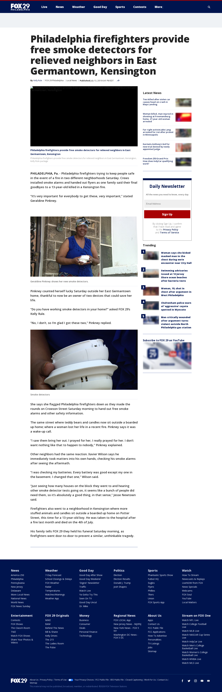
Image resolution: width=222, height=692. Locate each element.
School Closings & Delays (58, 579)
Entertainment (22, 615)
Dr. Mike (83, 606)
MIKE (48, 620)
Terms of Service (169, 232)
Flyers (151, 586)
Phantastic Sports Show (160, 575)
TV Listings (153, 643)
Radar (48, 586)
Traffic (82, 586)
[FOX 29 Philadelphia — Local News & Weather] (21, 7)
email (208, 680)
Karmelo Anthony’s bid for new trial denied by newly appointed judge (156, 147)
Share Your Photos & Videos (22, 641)
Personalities (154, 639)
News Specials (189, 586)
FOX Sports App (156, 602)
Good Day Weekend (89, 579)
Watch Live (85, 590)
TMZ (13, 631)
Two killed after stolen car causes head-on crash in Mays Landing (156, 102)
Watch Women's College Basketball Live (195, 654)
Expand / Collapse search (209, 7)
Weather (51, 570)
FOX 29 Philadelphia (54, 80)
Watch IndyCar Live (192, 641)
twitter (189, 680)
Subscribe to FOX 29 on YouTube (163, 340)
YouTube (186, 598)
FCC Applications (156, 631)
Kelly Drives (51, 635)
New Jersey (17, 586)
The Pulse (50, 647)
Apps (150, 620)
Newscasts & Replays (193, 579)
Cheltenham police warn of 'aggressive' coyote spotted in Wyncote (176, 306)
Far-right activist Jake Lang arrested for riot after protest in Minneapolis (158, 132)
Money (84, 615)
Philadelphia (17, 579)
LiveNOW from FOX (192, 582)
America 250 (17, 575)
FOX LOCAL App (122, 620)
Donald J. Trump (122, 582)
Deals (82, 627)
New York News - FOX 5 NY (126, 629)
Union (151, 598)
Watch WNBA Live (191, 659)
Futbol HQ (153, 579)
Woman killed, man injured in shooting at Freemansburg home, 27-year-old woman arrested (158, 117)
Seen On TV (85, 598)
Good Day (86, 570)
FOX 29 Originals (57, 615)
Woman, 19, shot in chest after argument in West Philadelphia (176, 292)
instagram (195, 680)
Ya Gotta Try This (88, 594)
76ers (151, 594)
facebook (182, 680)
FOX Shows (17, 624)
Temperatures (52, 590)
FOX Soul (187, 594)
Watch (186, 570)
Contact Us (154, 624)
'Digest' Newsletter (89, 582)
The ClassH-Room (20, 627)
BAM (47, 624)
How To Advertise (157, 635)
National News (18, 598)
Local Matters (189, 602)
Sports (152, 570)
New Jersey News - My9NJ (127, 624)
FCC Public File (155, 627)
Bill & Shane (51, 631)
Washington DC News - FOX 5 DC (126, 636)
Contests (15, 620)
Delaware (16, 590)
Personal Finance (88, 631)
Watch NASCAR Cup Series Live (196, 636)
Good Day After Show (90, 575)
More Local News (20, 594)
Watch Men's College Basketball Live (193, 647)
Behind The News (54, 627)
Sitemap (152, 651)
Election (118, 575)
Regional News (124, 615)
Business (84, 620)
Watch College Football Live (194, 625)
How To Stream (190, 575)
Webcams (187, 590)
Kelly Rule (37, 80)
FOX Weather (52, 582)
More (158, 7)
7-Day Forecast (53, 575)
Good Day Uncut (88, 602)
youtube (202, 680)
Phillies (151, 590)
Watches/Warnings (55, 594)
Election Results (122, 579)
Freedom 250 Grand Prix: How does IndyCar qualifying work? (158, 161)
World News (17, 602)
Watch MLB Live (190, 630)
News (15, 570)
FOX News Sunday (20, 606)
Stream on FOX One (196, 615)
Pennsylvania (18, 582)
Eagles (151, 582)
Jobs (150, 647)
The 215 (49, 639)
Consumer (84, 624)
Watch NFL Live (190, 620)
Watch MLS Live (190, 662)
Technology (85, 635)
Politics (119, 570)
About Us (154, 615)
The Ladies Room (54, 643)
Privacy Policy (170, 229)
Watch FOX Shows (20, 635)
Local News (71, 80)
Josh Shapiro (120, 586)
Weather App (52, 598)
